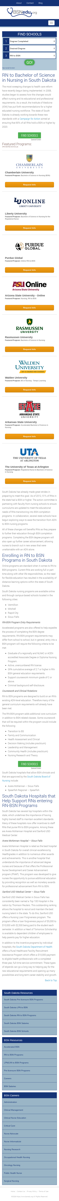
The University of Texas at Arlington (27, 466)
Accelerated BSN (11, 1047)
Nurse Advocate (11, 1133)
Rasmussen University (19, 337)
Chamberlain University (19, 172)
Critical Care (9, 1126)
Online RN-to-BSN (28, 261)
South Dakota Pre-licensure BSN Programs (23, 999)
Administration (10, 1102)
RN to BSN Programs (13, 1055)
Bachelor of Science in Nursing (33, 340)
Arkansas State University (21, 422)
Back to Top (51, 980)
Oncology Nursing (12, 1165)
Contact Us (21, 1191)
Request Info (29, 185)
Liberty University (16, 213)
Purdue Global (14, 258)
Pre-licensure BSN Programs (17, 1070)
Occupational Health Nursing (17, 1157)
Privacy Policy (32, 1191)
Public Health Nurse (13, 1173)
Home (13, 1191)
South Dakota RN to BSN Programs (20, 1015)
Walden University (16, 377)
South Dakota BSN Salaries (16, 1023)
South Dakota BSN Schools (16, 1031)
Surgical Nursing (11, 1181)
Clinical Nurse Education (15, 1118)
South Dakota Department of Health (34, 946)
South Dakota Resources (18, 993)
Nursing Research (12, 1149)
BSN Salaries (10, 1086)
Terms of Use (43, 1191)
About (19, 3)
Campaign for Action (30, 118)
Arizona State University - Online (25, 295)
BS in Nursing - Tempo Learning (33, 381)
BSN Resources (13, 1040)
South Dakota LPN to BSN (16, 1007)
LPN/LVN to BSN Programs (16, 1062)
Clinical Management (13, 1110)
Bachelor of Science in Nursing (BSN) (35, 176)
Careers (7, 1078)
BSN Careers (11, 1095)
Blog (41, 3)
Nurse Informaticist (12, 1141)
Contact (30, 3)
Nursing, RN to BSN (28, 299)
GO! (29, 62)
